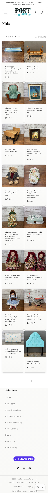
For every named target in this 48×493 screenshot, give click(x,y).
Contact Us (10, 441)
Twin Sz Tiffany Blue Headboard (33, 363)
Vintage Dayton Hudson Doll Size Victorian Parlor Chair (11, 111)
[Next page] (32, 381)
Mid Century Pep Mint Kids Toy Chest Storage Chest (13, 351)
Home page (10, 403)
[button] (6, 12)
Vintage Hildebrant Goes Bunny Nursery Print (35, 110)
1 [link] (16, 381)
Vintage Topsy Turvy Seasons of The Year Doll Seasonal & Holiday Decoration (13, 236)
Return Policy (11, 447)
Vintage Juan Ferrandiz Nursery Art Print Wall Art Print (34, 152)
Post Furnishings (23, 479)
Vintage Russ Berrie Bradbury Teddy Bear (12, 193)
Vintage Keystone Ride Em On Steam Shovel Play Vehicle (34, 317)
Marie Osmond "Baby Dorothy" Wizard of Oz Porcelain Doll (11, 318)
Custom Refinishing (13, 422)
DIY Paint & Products (14, 416)
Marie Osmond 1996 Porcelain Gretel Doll (12, 278)
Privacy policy (34, 482)
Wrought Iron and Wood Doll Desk (12, 150)
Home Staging (11, 428)
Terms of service (18, 487)
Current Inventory (13, 410)
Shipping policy (32, 487)
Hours (8, 435)
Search (8, 397)
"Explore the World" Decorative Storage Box (34, 234)
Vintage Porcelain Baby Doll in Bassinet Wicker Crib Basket (34, 194)
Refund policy (22, 482)
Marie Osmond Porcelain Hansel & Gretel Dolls (35, 278)
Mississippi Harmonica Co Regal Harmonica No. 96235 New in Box (13, 70)
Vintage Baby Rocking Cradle (33, 68)
